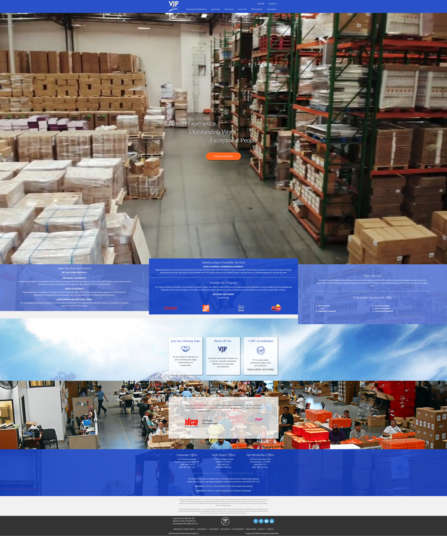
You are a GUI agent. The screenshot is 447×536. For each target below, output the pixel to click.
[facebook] (255, 521)
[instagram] (261, 521)
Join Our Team (242, 9)
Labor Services (215, 9)
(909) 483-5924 (187, 464)
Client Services (229, 9)
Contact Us (272, 3)
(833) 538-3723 (253, 481)
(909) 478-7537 (260, 464)
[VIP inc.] (174, 6)
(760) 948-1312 (223, 464)
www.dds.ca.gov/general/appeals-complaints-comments (219, 481)
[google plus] (266, 521)
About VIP (260, 3)
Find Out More (223, 156)
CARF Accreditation (256, 9)
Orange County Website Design (255, 533)
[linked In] (271, 521)
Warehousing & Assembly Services (196, 9)
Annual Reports (271, 9)
